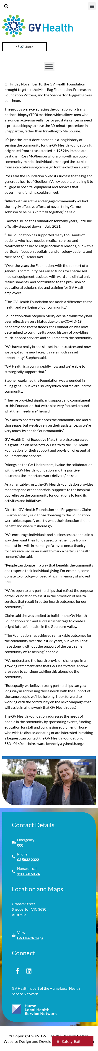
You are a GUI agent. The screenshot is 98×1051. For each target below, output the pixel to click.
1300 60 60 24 (28, 874)
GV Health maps (30, 938)
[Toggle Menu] (49, 66)
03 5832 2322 (28, 859)
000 (20, 845)
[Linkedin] (29, 970)
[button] (6, 6)
